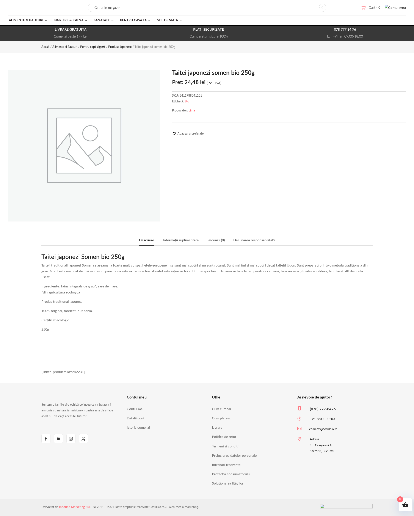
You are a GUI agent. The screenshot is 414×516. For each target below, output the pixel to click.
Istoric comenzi (138, 427)
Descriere (146, 240)
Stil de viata (167, 20)
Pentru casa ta (133, 20)
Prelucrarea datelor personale (234, 455)
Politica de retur (224, 437)
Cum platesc (221, 418)
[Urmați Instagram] (70, 438)
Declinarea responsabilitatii (254, 240)
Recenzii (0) (216, 240)
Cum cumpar (221, 409)
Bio (187, 101)
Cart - (374, 7)
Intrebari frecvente (226, 465)
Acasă (45, 47)
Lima (192, 110)
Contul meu (135, 409)
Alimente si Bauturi (64, 47)
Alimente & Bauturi (26, 20)
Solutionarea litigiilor (227, 483)
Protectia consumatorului (231, 474)
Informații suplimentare (181, 240)
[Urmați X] (83, 438)
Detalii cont (135, 418)
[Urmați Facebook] (45, 438)
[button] (188, 134)
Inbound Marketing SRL (75, 507)
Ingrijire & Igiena (68, 20)
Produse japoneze (120, 47)
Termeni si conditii (225, 446)
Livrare (217, 427)
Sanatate (102, 20)
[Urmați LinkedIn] (58, 438)
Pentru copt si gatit (92, 47)
